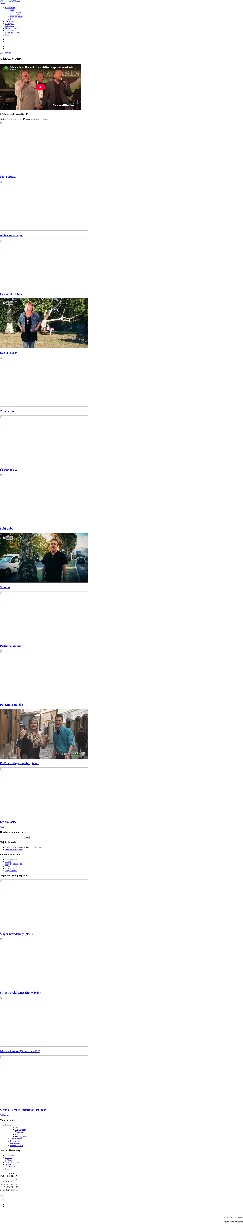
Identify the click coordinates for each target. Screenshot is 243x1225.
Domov (8, 1125)
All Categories (11, 859)
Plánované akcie (11, 28)
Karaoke (8, 1158)
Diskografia (9, 24)
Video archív (10, 8)
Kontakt (8, 35)
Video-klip (11, 868)
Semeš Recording (12, 1162)
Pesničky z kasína (17, 17)
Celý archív (4, 1115)
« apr (2, 1195)
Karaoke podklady (12, 33)
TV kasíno (9, 1160)
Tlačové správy (11, 21)
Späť (12, 10)
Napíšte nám (10, 1167)
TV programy (15, 12)
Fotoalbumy (10, 26)
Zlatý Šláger (11, 871)
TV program (11, 866)
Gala (12, 19)
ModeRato (9, 1164)
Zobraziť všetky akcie (14, 849)
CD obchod (9, 30)
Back (2, 827)
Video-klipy (15, 14)
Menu (2, 3)
